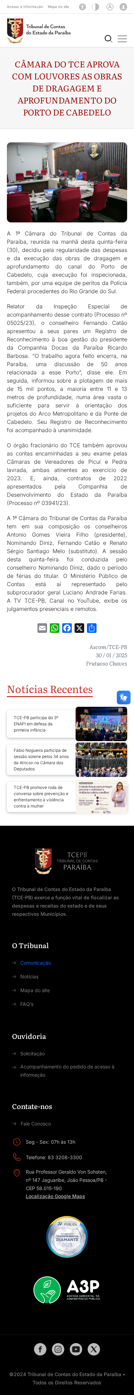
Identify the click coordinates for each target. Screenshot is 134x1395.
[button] (122, 39)
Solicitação (32, 1053)
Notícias (29, 976)
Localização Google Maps (55, 1196)
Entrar (123, 7)
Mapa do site (58, 6)
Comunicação (35, 963)
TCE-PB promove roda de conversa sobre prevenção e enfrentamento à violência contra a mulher (41, 797)
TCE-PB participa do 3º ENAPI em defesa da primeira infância (36, 724)
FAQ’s (26, 1004)
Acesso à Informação (25, 6)
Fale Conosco (36, 1124)
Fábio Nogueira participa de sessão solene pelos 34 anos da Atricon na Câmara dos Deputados (41, 759)
